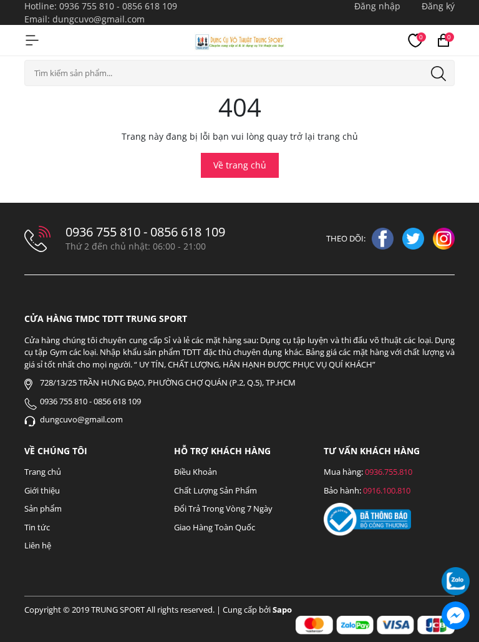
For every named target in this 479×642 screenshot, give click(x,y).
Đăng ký (438, 6)
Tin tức (37, 527)
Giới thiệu (42, 490)
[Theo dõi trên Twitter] (414, 237)
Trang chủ (42, 471)
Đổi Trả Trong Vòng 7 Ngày (223, 508)
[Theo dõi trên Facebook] (384, 237)
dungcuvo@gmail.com (98, 19)
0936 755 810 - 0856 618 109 (118, 6)
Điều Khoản (195, 471)
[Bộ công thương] (367, 519)
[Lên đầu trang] (456, 547)
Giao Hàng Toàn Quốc (214, 527)
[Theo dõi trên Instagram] (444, 237)
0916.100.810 (386, 490)
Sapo (282, 609)
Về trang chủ (239, 165)
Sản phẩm (43, 508)
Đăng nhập (377, 6)
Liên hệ (37, 545)
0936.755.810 (388, 471)
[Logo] (240, 40)
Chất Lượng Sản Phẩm (215, 490)
